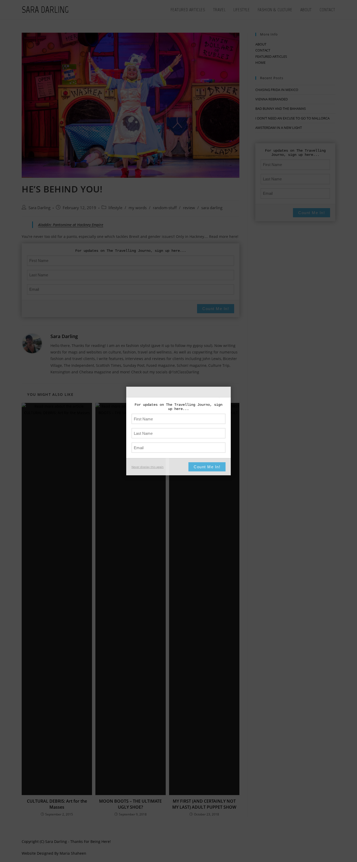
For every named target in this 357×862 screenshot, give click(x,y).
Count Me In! (207, 467)
